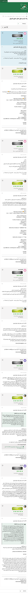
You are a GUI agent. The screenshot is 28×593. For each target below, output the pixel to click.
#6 (2, 321)
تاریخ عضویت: (20, 41)
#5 (2, 283)
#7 (2, 372)
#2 (2, 81)
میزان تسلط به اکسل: (19, 43)
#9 (2, 478)
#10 (2, 518)
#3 (2, 154)
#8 (2, 407)
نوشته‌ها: (21, 42)
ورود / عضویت (4, 1)
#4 (2, 193)
